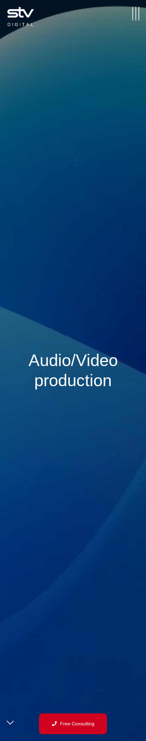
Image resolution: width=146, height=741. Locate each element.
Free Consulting (77, 723)
